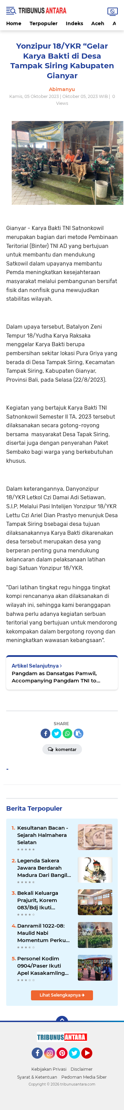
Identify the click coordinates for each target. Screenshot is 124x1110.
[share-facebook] (45, 733)
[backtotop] (62, 1022)
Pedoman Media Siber (84, 1077)
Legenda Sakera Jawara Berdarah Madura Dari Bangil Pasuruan (42, 868)
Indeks (74, 23)
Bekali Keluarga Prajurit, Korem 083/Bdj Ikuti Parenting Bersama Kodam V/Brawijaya (43, 900)
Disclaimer (82, 1069)
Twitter (77, 1062)
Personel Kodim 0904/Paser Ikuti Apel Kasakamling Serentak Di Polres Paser (41, 966)
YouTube (91, 1062)
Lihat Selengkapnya (61, 995)
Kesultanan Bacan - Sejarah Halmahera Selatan (42, 835)
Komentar (65, 749)
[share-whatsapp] (67, 733)
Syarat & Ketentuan (37, 1077)
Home (13, 23)
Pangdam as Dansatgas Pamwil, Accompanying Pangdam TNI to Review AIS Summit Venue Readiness (61, 677)
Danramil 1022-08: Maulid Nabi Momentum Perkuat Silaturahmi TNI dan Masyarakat (44, 933)
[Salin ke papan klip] (78, 733)
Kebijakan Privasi (48, 1069)
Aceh (97, 23)
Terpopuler (44, 23)
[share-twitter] (56, 733)
